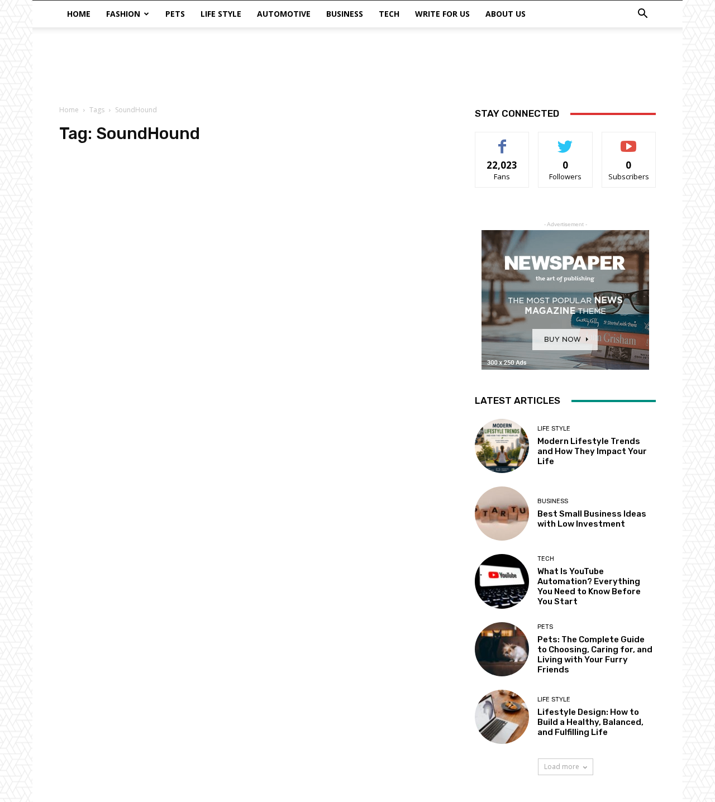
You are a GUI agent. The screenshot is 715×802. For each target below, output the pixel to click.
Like (502, 140)
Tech (389, 13)
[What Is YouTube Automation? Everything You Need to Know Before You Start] (502, 581)
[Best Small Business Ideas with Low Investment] (502, 513)
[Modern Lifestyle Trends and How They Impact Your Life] (502, 446)
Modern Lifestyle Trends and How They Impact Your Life (592, 451)
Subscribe (629, 140)
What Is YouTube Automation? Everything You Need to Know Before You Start (589, 586)
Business (344, 13)
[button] (642, 14)
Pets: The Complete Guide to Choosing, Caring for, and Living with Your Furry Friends (594, 654)
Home (78, 13)
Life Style (221, 13)
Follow (565, 140)
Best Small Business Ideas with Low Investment (591, 519)
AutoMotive (284, 13)
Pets (175, 13)
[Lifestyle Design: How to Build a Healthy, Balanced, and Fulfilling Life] (502, 717)
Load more (561, 766)
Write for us (442, 13)
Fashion (123, 13)
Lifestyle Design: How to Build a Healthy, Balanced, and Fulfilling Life (590, 722)
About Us (505, 13)
